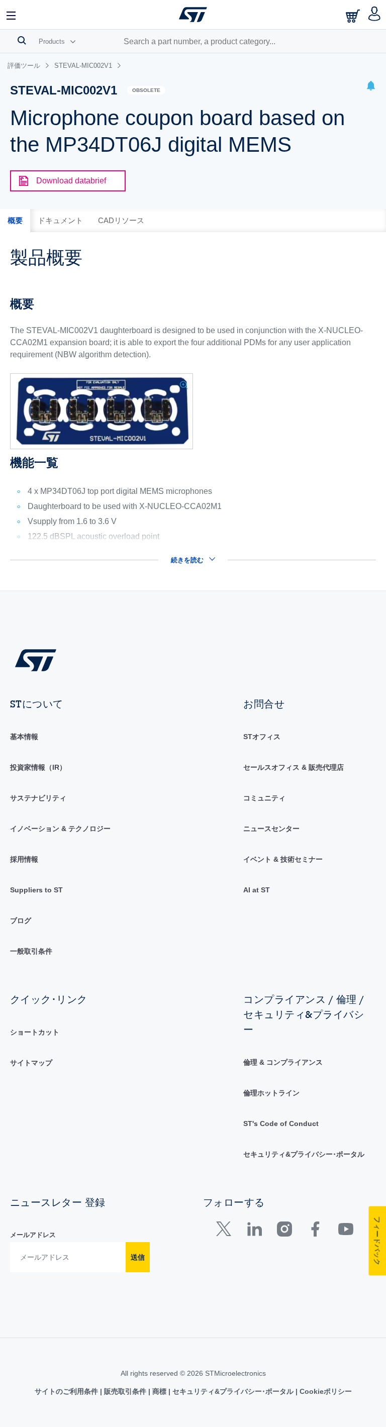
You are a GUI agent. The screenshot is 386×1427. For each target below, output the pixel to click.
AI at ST (256, 890)
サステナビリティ (38, 798)
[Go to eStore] (353, 16)
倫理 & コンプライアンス (283, 1062)
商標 (159, 1391)
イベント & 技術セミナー (283, 859)
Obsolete (146, 90)
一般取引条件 (31, 951)
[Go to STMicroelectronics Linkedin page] (254, 1231)
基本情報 (24, 737)
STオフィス (261, 737)
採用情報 (24, 859)
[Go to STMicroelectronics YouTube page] (345, 1231)
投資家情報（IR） (38, 767)
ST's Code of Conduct (281, 1123)
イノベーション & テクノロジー (60, 829)
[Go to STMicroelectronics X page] (226, 1231)
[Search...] (22, 40)
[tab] (15, 220)
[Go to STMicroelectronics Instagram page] (284, 1231)
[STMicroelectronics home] (193, 14)
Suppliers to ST (36, 890)
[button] (11, 15)
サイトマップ (31, 1063)
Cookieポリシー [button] (325, 1391)
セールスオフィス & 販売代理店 (293, 767)
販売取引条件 (125, 1391)
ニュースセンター (271, 829)
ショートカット (34, 1032)
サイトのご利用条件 (67, 1391)
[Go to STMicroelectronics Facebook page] (315, 1231)
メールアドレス (33, 1235)
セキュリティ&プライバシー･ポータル (303, 1154)
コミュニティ (264, 798)
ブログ (20, 920)
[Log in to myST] (374, 15)
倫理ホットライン (271, 1093)
